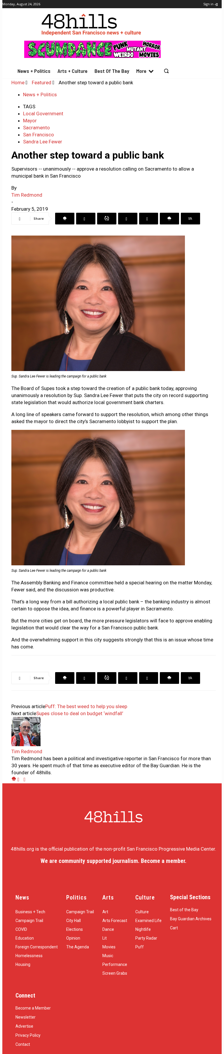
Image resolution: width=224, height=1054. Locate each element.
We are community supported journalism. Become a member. (113, 860)
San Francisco (38, 135)
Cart (174, 928)
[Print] (190, 218)
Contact (22, 1044)
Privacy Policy (28, 1035)
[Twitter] (85, 218)
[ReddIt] (148, 218)
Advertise (24, 1026)
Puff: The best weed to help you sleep (86, 706)
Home (17, 82)
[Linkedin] (127, 218)
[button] (166, 71)
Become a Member (33, 1008)
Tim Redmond (26, 195)
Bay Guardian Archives (190, 918)
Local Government (43, 113)
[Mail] (21, 779)
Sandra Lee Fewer (42, 142)
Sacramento (36, 128)
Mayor (30, 120)
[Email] (169, 218)
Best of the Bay (184, 909)
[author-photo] (26, 744)
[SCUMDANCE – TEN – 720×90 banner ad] (92, 56)
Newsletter (25, 1017)
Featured (41, 82)
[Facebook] (64, 218)
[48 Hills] (92, 23)
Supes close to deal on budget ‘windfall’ (79, 713)
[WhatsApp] (106, 218)
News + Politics (40, 94)
